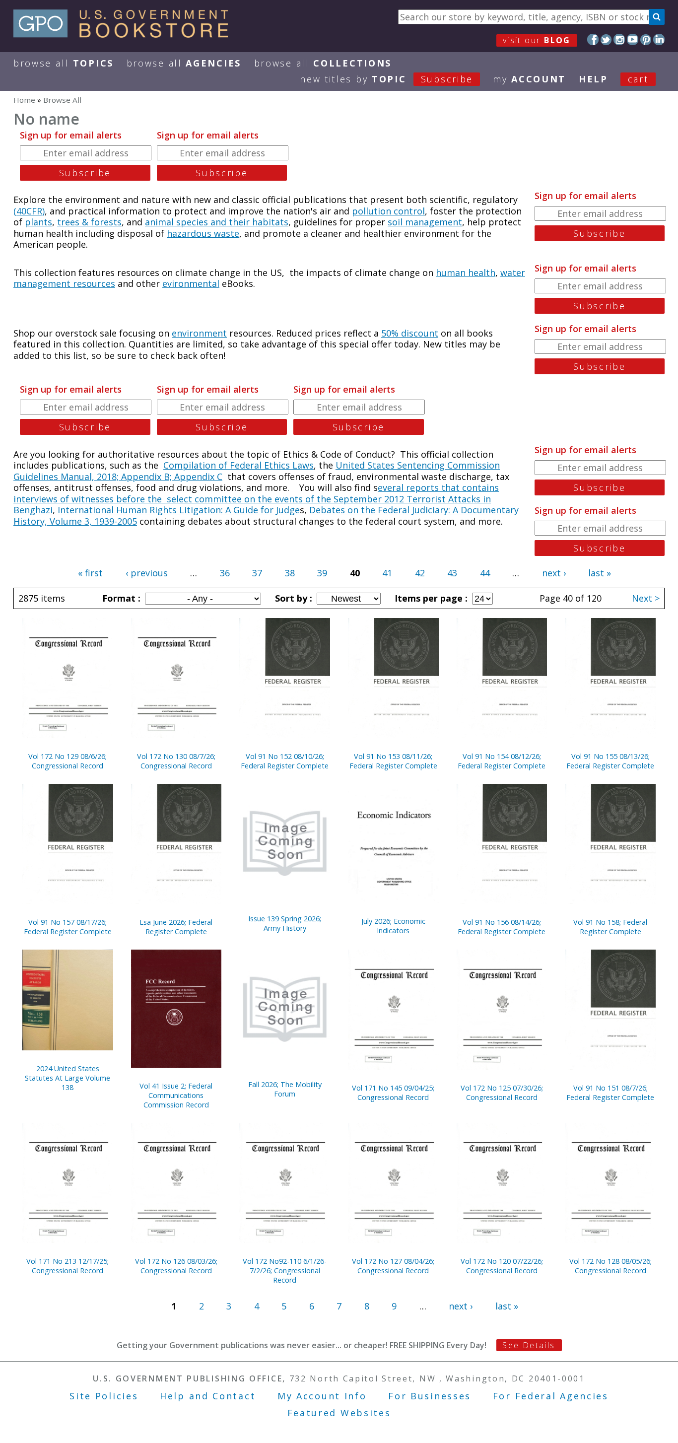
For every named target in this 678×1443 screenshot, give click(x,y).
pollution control (388, 211)
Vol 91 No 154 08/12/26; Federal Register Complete (501, 761)
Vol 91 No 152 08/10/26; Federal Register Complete (285, 761)
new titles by (386, 79)
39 (322, 573)
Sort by (292, 598)
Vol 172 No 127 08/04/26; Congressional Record (393, 1265)
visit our (537, 40)
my (529, 79)
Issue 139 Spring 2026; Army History (284, 923)
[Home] (125, 34)
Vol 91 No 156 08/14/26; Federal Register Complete (501, 926)
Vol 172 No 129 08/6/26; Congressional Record (67, 761)
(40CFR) (29, 211)
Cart (638, 79)
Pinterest (646, 39)
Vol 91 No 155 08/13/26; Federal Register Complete (610, 761)
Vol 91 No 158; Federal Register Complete (610, 926)
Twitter (606, 39)
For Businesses (429, 1396)
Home (24, 100)
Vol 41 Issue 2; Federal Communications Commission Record (175, 1095)
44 (485, 573)
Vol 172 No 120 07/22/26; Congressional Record (502, 1265)
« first (90, 573)
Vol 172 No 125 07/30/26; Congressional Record (502, 1092)
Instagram (619, 39)
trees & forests (89, 222)
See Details (528, 1345)
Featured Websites (339, 1413)
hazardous (190, 233)
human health (465, 272)
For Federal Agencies (551, 1396)
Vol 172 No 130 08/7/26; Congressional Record (176, 761)
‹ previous (147, 573)
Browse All (63, 63)
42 (420, 573)
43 (452, 573)
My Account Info (322, 1396)
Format (120, 598)
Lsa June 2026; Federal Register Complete (175, 926)
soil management (425, 222)
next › (554, 573)
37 (257, 573)
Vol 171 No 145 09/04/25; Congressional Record (393, 1092)
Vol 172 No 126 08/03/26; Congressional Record (176, 1265)
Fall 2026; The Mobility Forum (285, 1089)
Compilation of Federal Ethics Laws (238, 465)
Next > (646, 598)
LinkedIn (659, 39)
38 (290, 573)
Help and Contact (208, 1396)
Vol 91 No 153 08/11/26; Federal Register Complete (393, 761)
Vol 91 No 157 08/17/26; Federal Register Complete (68, 926)
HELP (593, 79)
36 (225, 573)
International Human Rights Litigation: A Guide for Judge (179, 510)
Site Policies (103, 1396)
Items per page (430, 598)
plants (38, 222)
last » (599, 573)
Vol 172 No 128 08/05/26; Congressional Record (610, 1265)
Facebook (593, 39)
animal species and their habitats (216, 222)
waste (226, 233)
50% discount (409, 333)
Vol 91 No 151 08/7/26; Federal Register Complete (610, 1092)
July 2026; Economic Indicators (393, 925)
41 (387, 573)
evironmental (190, 283)
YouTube (632, 39)
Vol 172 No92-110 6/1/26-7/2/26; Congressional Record (285, 1270)
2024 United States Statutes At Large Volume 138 (67, 1078)
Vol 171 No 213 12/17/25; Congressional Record (67, 1265)
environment (199, 333)
